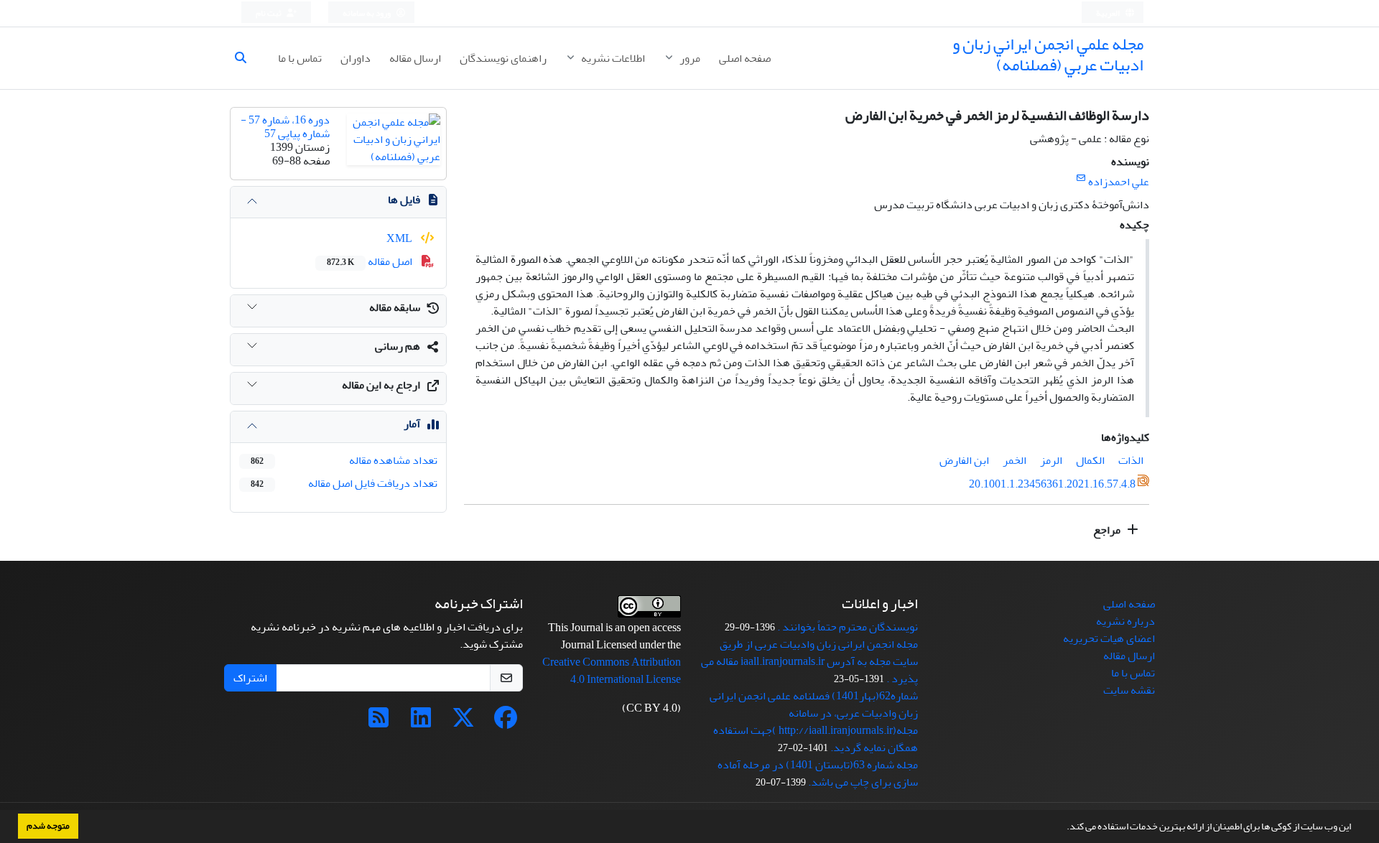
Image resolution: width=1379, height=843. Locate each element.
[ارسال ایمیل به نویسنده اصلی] (1080, 178)
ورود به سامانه (367, 13)
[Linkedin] (421, 722)
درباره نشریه (1125, 621)
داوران (355, 58)
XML (400, 238)
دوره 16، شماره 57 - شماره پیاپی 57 (285, 126)
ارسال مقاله (415, 58)
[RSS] (378, 722)
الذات (1130, 460)
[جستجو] (246, 58)
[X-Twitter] (463, 722)
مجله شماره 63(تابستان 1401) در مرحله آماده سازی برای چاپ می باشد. (818, 773)
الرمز (1051, 460)
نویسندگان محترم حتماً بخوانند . (847, 627)
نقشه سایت (1129, 690)
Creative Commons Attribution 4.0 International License (611, 670)
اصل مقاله (370, 261)
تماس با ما (300, 58)
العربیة (1108, 13)
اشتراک (250, 678)
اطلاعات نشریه (612, 58)
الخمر (1014, 460)
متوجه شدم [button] (48, 825)
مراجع (1108, 530)
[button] (1063, 828)
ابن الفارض (964, 460)
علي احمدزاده (1118, 181)
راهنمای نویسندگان (503, 58)
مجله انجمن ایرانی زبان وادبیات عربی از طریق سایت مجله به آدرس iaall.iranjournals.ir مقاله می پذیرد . (809, 661)
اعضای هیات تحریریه (1109, 638)
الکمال (1090, 460)
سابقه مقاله (394, 307)
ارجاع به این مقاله (381, 385)
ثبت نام (269, 13)
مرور (688, 58)
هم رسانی (397, 346)
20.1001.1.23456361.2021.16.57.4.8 (1052, 484)
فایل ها (404, 199)
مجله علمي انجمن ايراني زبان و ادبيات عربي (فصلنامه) (1047, 54)
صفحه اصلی (745, 58)
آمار (412, 423)
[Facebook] (505, 722)
